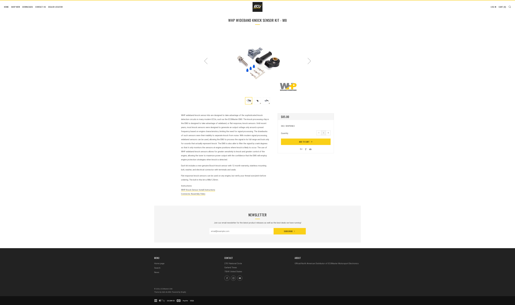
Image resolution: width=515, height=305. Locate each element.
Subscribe (288, 231)
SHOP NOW (15, 6)
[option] (257, 62)
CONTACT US (40, 6)
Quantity (284, 133)
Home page (159, 263)
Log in (493, 6)
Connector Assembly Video (193, 194)
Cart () (502, 6)
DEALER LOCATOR (55, 6)
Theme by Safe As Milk (162, 292)
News (156, 272)
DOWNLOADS (27, 6)
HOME (6, 6)
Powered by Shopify (179, 292)
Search (157, 268)
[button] (248, 100)
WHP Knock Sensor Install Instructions (198, 190)
